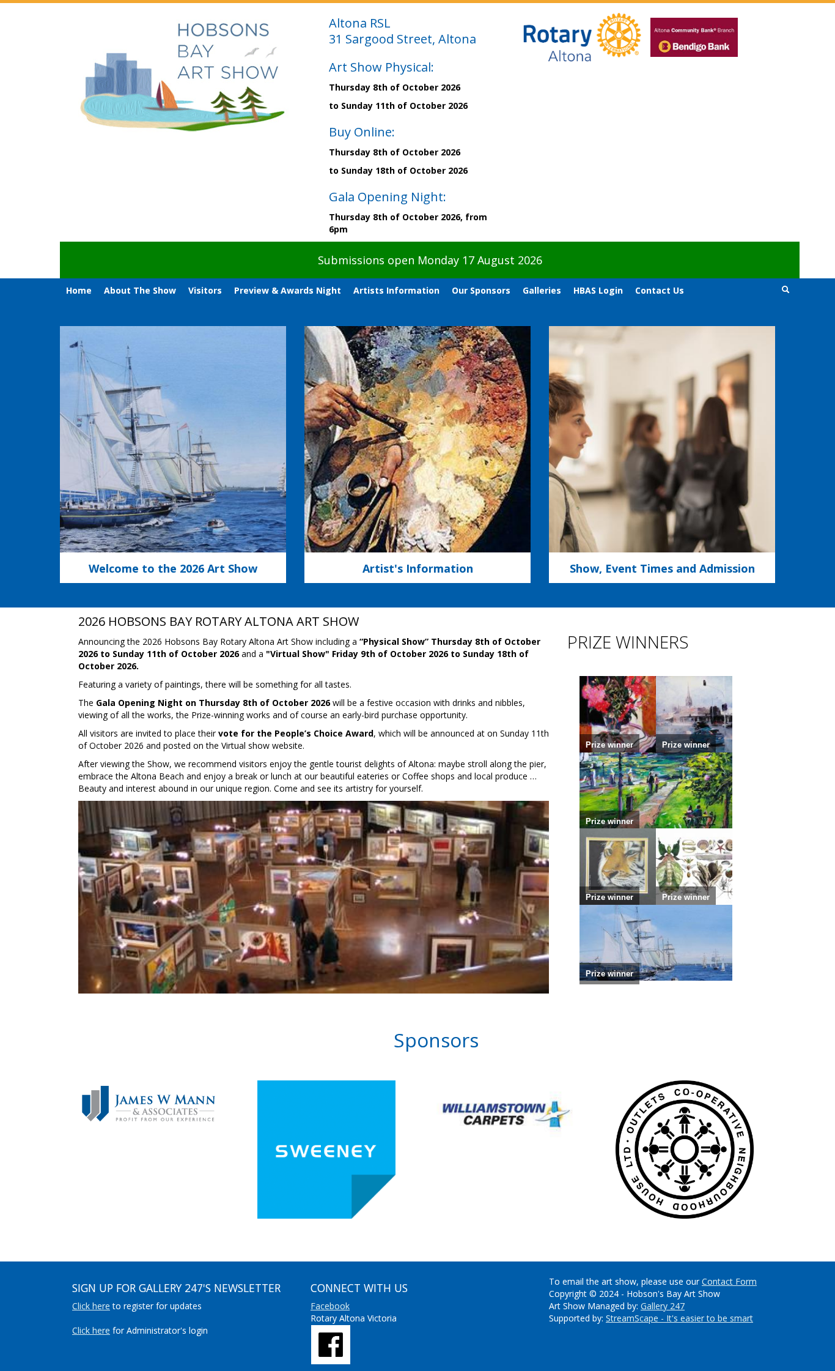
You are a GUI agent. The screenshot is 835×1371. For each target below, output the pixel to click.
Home (79, 290)
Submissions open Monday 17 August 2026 (430, 260)
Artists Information (396, 290)
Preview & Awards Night (287, 290)
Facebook (330, 1306)
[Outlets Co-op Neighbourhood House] (705, 1149)
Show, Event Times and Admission (662, 568)
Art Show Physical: (381, 67)
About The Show (140, 290)
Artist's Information (417, 568)
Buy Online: (362, 132)
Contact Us (659, 290)
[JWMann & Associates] (167, 1103)
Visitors (205, 290)
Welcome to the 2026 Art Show (173, 568)
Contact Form (729, 1281)
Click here (91, 1306)
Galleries (542, 290)
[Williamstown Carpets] (526, 1114)
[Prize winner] (617, 713)
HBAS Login (598, 290)
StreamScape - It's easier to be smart (679, 1318)
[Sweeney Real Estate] (346, 1149)
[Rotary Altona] (330, 1343)
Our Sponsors (481, 290)
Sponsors (436, 1040)
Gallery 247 (663, 1306)
